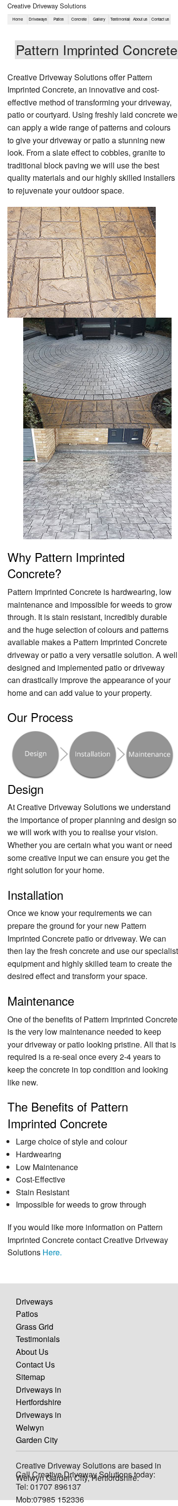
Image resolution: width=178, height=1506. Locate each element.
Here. (52, 1252)
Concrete (79, 19)
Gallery (99, 19)
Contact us (160, 19)
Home (17, 19)
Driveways (38, 19)
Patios (58, 19)
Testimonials (119, 19)
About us (140, 19)
